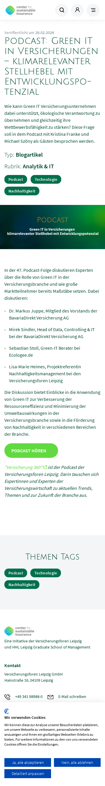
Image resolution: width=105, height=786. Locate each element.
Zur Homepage (29, 10)
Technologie (46, 179)
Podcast (15, 179)
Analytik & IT (38, 166)
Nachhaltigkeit (21, 191)
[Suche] (61, 10)
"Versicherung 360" (23, 467)
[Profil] (77, 10)
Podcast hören (28, 450)
